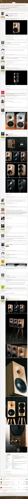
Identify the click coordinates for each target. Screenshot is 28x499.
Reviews (7, 2)
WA (4, 98)
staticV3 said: (7, 209)
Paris (4, 140)
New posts (1, 3)
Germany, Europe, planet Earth (3, 250)
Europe (4, 107)
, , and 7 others (10, 54)
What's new (17, 2)
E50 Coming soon (10, 134)
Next (5, 10)
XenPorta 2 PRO (11, 498)
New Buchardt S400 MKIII (5, 479)
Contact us (17, 496)
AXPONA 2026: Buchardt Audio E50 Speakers (8, 481)
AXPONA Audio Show (9, 482)
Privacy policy (23, 496)
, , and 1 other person (11, 206)
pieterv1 (3, 485)
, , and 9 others (10, 39)
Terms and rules (20, 496)
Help (26, 496)
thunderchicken (24, 484)
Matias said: (7, 67)
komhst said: (7, 261)
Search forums (4, 3)
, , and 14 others (9, 130)
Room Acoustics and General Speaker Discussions (11, 485)
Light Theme (2, 496)
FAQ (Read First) (3, 2)
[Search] (27, 2)
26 (4, 491)
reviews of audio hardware (12, 5)
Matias (1, 9)
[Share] (26, 12)
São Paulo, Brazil (3, 64)
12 (4, 10)
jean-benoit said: (7, 253)
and (8, 89)
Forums (14, 2)
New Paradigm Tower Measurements (7, 487)
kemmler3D (25, 482)
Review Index (10, 2)
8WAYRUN (17, 498)
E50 (8, 298)
